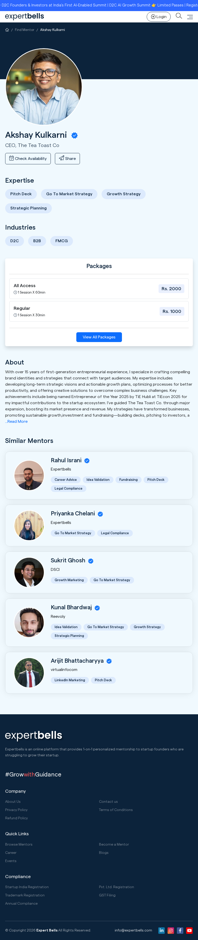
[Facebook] (180, 930)
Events (10, 861)
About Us (13, 802)
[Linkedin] (161, 930)
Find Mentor (24, 29)
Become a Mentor (114, 844)
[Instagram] (171, 930)
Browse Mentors (18, 844)
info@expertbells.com (133, 930)
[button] (190, 16)
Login (161, 17)
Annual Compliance (21, 903)
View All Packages (99, 337)
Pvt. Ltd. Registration (116, 887)
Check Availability (30, 159)
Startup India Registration (27, 887)
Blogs (104, 853)
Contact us (108, 802)
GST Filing (107, 895)
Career (10, 853)
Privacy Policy (16, 810)
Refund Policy (16, 818)
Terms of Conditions (116, 810)
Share (70, 159)
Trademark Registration (25, 895)
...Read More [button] (16, 421)
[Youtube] (189, 930)
